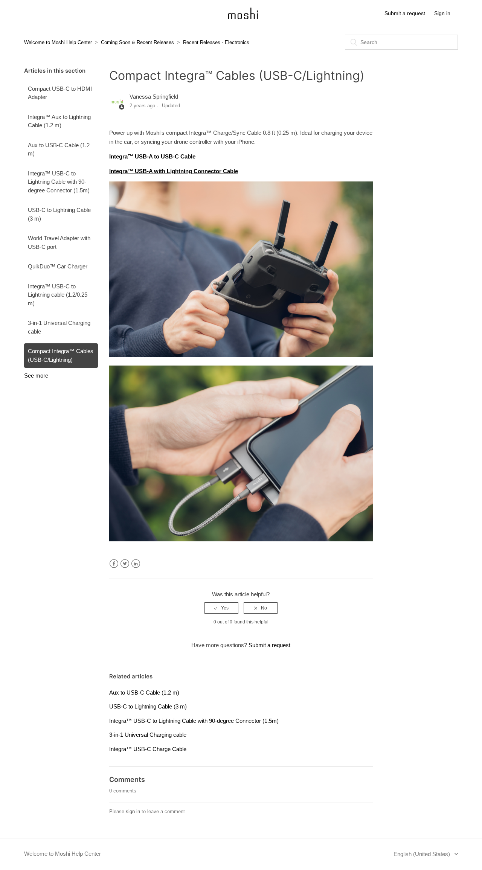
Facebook (114, 563)
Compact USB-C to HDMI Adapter (60, 93)
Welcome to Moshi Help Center (58, 42)
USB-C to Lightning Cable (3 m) (59, 214)
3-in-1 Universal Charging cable (59, 327)
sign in (133, 811)
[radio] (221, 608)
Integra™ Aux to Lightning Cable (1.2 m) (59, 121)
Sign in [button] (442, 13)
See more (36, 375)
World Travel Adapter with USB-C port (59, 242)
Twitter (125, 563)
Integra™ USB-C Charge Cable (147, 749)
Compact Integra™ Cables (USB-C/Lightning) (60, 355)
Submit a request (404, 13)
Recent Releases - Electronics (216, 42)
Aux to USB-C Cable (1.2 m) (59, 149)
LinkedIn (135, 563)
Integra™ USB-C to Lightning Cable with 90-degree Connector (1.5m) (59, 182)
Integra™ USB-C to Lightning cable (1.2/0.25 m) (57, 294)
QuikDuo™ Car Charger (57, 266)
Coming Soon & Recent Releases (137, 42)
